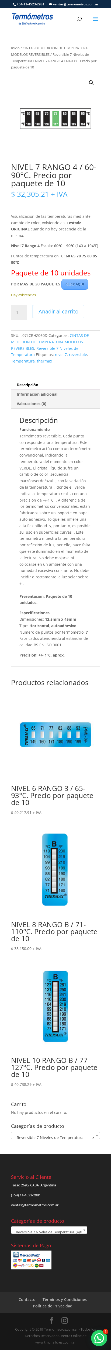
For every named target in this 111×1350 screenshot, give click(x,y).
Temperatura (23, 361)
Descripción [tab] (27, 384)
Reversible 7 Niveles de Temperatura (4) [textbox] (47, 1232)
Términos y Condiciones (65, 1299)
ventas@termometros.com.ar (34, 1205)
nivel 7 (61, 354)
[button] (91, 83)
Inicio (15, 48)
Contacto (27, 1299)
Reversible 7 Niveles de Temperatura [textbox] (53, 1137)
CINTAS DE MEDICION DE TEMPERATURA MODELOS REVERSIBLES (50, 342)
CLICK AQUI (74, 284)
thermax (44, 361)
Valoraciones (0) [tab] (31, 403)
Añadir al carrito (58, 311)
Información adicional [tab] (37, 394)
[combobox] (55, 1135)
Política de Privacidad (52, 1305)
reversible (78, 354)
